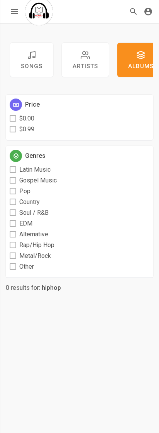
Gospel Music (38, 180)
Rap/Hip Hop (36, 245)
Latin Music (35, 169)
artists (85, 66)
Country (29, 202)
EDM (25, 223)
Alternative (33, 234)
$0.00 (26, 118)
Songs (31, 66)
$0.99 (26, 129)
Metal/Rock (35, 255)
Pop (24, 191)
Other (26, 266)
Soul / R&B (34, 212)
